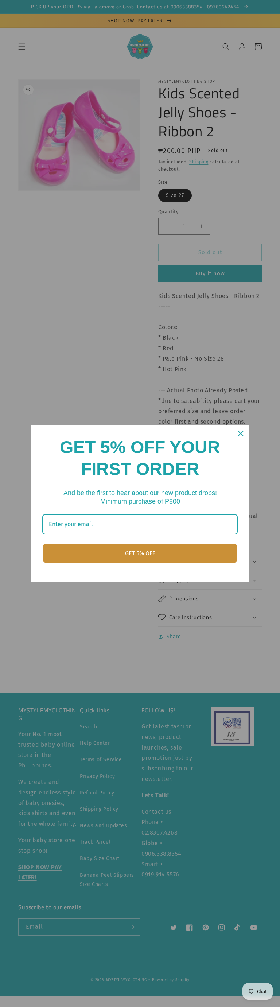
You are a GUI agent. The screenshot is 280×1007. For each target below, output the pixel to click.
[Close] (240, 433)
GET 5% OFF (140, 553)
